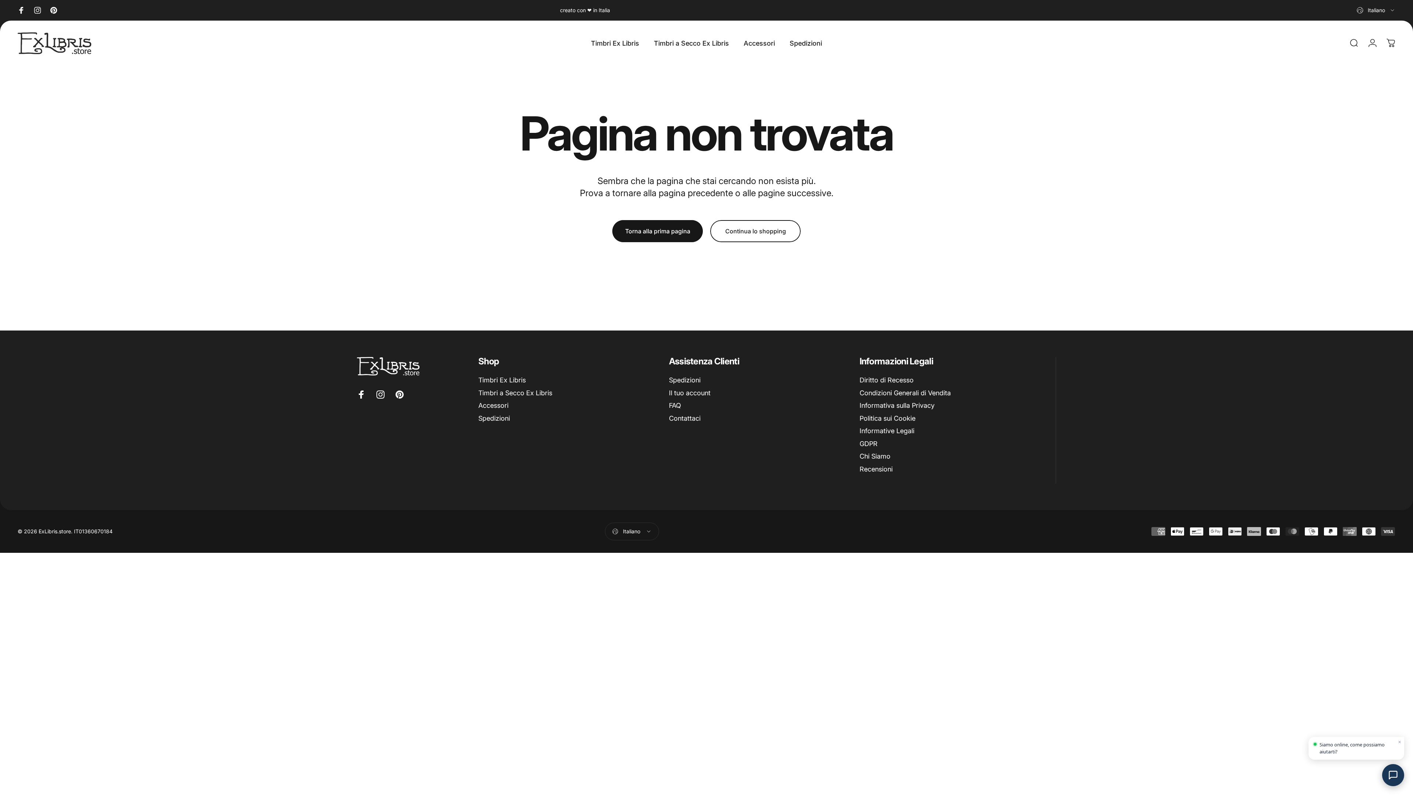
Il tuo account (690, 393)
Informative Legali (887, 431)
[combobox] (1376, 10)
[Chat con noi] (1393, 775)
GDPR (869, 444)
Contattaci (685, 418)
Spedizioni (494, 418)
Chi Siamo (875, 456)
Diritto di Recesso (887, 380)
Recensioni (876, 469)
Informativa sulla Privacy (897, 405)
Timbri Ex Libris (502, 380)
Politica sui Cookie (888, 418)
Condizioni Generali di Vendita (905, 393)
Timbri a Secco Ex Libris (515, 393)
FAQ (675, 405)
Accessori (493, 405)
